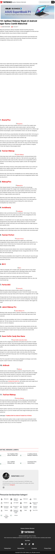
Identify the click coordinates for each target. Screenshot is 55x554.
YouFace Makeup (9, 395)
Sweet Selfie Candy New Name (13, 336)
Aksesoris (6, 499)
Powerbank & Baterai (25, 507)
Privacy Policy (47, 548)
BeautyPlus (6, 120)
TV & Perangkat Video (6, 516)
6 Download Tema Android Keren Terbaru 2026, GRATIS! (33, 463)
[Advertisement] (19, 52)
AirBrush (6, 365)
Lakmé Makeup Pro (9, 307)
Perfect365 (6, 285)
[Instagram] (25, 544)
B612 (4, 264)
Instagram (12, 485)
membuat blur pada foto (13, 381)
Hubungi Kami (20, 548)
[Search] (53, 2)
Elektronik (25, 499)
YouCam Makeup (8, 151)
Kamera (25, 502)
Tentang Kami (7, 548)
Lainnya (16, 515)
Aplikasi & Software (16, 499)
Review (6, 510)
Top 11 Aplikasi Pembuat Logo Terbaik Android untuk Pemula (12, 464)
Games (35, 499)
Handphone (6, 502)
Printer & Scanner (35, 507)
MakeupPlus (6, 182)
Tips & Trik (35, 510)
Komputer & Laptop (16, 507)
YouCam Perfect (8, 235)
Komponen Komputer (6, 507)
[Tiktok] (29, 544)
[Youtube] (22, 544)
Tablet (25, 510)
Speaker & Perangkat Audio (16, 511)
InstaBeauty (6, 208)
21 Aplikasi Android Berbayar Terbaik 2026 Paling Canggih (33, 455)
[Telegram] (33, 544)
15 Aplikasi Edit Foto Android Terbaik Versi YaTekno (18, 415)
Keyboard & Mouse (35, 503)
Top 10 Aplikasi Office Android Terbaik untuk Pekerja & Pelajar (12, 455)
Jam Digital (15, 502)
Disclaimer (34, 548)
